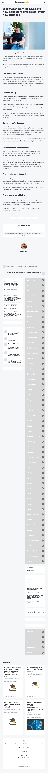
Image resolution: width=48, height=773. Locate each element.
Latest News (36, 578)
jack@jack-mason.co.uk (13, 210)
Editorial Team (31, 750)
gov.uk (26, 100)
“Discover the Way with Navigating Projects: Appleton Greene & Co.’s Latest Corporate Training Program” (12, 671)
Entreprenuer (20, 217)
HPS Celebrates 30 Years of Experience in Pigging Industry (12, 704)
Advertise (25, 750)
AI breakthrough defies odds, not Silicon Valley (35, 668)
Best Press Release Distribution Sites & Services (24, 757)
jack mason (35, 217)
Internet (32, 578)
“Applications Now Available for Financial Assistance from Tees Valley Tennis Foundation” (12, 307)
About (40, 750)
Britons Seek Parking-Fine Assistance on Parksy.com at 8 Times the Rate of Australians (11, 284)
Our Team (36, 750)
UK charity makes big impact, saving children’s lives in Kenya (11, 291)
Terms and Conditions (17, 750)
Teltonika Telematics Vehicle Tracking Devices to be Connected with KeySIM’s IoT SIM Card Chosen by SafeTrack (12, 299)
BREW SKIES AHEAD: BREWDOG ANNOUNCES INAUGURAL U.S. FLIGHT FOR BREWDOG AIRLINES (35, 706)
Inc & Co (28, 217)
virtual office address (28, 164)
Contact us (24, 751)
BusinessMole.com (26, 766)
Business (13, 217)
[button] (2, 2)
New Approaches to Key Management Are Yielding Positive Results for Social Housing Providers (12, 315)
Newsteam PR (24, 252)
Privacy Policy (9, 750)
